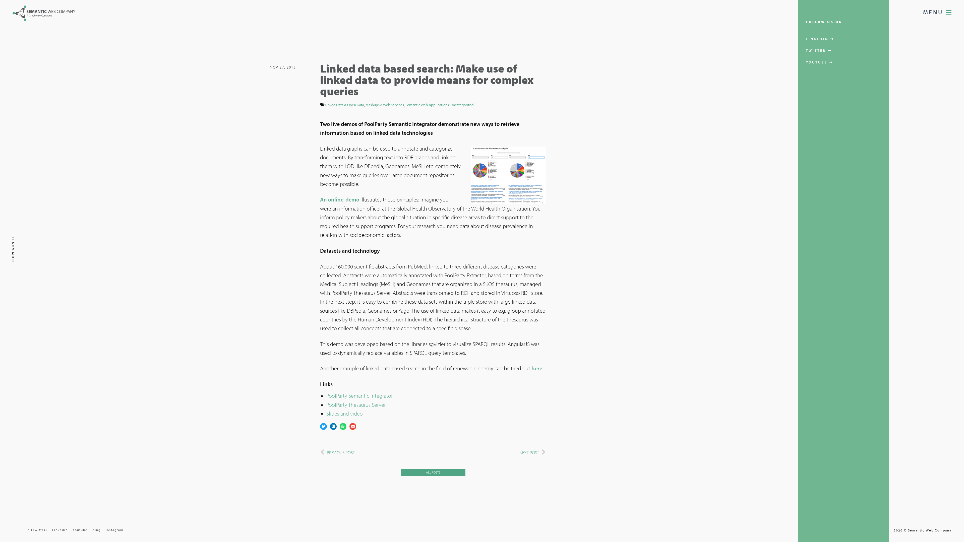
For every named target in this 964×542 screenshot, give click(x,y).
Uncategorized (461, 104)
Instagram (115, 530)
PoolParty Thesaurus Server (356, 404)
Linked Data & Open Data (344, 104)
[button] (323, 426)
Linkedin (60, 530)
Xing (97, 530)
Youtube (80, 530)
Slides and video (344, 413)
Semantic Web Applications (427, 104)
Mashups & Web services (385, 104)
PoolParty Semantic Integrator (359, 395)
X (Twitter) (37, 530)
